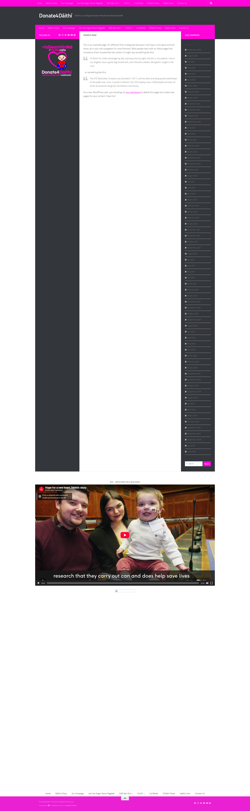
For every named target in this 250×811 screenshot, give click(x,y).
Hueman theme (70, 805)
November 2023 (194, 164)
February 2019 (193, 421)
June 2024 (191, 128)
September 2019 (194, 392)
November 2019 (194, 380)
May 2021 (191, 272)
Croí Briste (139, 3)
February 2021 (193, 290)
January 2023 (192, 212)
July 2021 (191, 260)
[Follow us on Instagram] (63, 35)
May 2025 (191, 74)
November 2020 (194, 308)
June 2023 (191, 188)
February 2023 (193, 206)
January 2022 (192, 224)
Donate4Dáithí (55, 15)
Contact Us (182, 3)
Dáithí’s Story (51, 3)
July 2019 (191, 404)
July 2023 (191, 182)
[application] (125, 535)
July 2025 (191, 62)
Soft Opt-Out (112, 3)
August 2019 (192, 398)
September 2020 (194, 320)
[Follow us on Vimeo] (75, 35)
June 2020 (191, 338)
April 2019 (191, 409)
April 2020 (191, 350)
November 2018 (194, 433)
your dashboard (133, 92)
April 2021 (191, 278)
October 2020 (192, 314)
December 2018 (193, 427)
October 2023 (192, 170)
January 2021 (192, 296)
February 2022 (193, 218)
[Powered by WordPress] (49, 805)
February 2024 (193, 146)
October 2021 (192, 242)
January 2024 (192, 152)
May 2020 (191, 344)
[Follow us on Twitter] (66, 35)
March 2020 (192, 356)
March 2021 (192, 284)
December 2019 (193, 374)
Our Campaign (67, 3)
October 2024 (192, 116)
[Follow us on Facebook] (60, 35)
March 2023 (192, 200)
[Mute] (207, 583)
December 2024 (193, 104)
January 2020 (192, 368)
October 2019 (192, 386)
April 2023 (191, 194)
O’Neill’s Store (153, 3)
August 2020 (192, 326)
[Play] (38, 583)
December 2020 (193, 302)
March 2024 (192, 140)
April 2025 (191, 80)
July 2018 (191, 445)
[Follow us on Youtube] (72, 35)
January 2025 (192, 98)
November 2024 (194, 110)
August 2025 (192, 56)
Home (39, 3)
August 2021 (192, 254)
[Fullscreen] (211, 583)
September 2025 (194, 50)
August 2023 (192, 176)
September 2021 (194, 248)
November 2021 (194, 236)
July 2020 (191, 332)
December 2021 (193, 230)
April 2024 (191, 134)
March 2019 (192, 415)
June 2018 (191, 451)
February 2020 (193, 362)
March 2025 (192, 86)
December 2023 (193, 158)
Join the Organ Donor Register (90, 3)
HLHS (126, 3)
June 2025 (191, 68)
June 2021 (191, 266)
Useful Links (168, 3)
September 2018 (194, 439)
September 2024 (194, 122)
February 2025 (193, 92)
